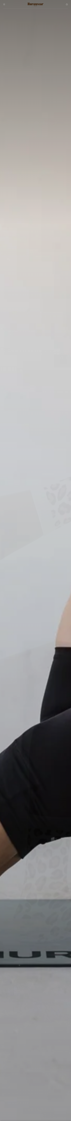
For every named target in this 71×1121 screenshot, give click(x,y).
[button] (4, 4)
